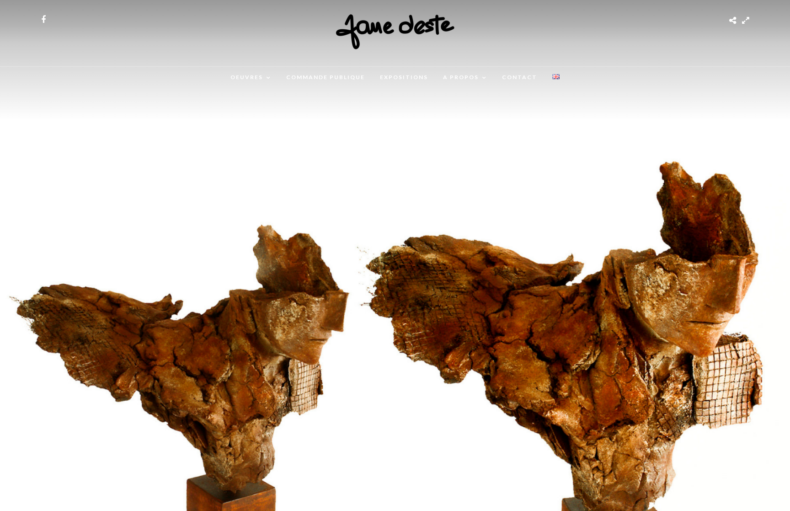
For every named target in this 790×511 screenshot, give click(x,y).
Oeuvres (246, 77)
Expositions (404, 77)
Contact (519, 77)
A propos (461, 77)
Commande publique (325, 77)
